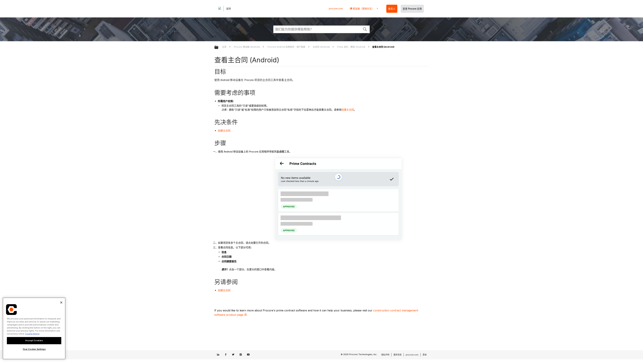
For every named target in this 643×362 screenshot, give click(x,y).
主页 (224, 46)
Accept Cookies (34, 340)
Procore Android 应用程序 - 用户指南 (287, 46)
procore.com (336, 8)
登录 (425, 354)
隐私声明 (385, 354)
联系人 (391, 8)
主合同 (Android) (321, 46)
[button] (365, 29)
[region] (34, 328)
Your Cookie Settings (34, 349)
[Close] (61, 302)
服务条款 (398, 354)
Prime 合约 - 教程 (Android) (351, 46)
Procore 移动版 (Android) (247, 46)
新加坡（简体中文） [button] (363, 8)
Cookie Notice (32, 334)
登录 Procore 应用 (412, 8)
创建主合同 (347, 109)
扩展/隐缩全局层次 (218, 47)
